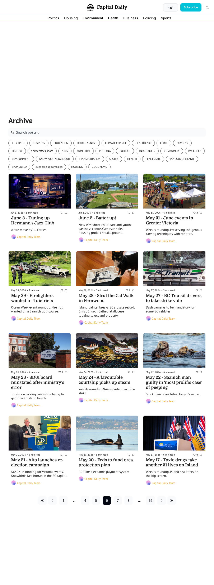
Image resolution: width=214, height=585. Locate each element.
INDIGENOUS (147, 151)
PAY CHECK (194, 151)
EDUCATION (61, 143)
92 (150, 500)
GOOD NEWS (99, 167)
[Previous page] (52, 500)
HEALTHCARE (143, 143)
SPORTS (113, 159)
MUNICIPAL (83, 151)
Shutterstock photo (42, 151)
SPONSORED (19, 167)
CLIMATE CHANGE (116, 143)
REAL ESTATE (153, 159)
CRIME (164, 143)
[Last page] (171, 500)
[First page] (42, 500)
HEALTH (132, 159)
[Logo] (90, 7)
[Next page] (161, 500)
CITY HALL (18, 143)
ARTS (65, 151)
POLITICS (125, 151)
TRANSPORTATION (90, 159)
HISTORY (17, 151)
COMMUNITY (172, 151)
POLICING (105, 151)
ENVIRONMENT (21, 159)
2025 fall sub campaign (49, 167)
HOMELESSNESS (86, 143)
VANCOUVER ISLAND (182, 159)
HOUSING (77, 167)
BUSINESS (39, 143)
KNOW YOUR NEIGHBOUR (54, 159)
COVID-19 (182, 143)
